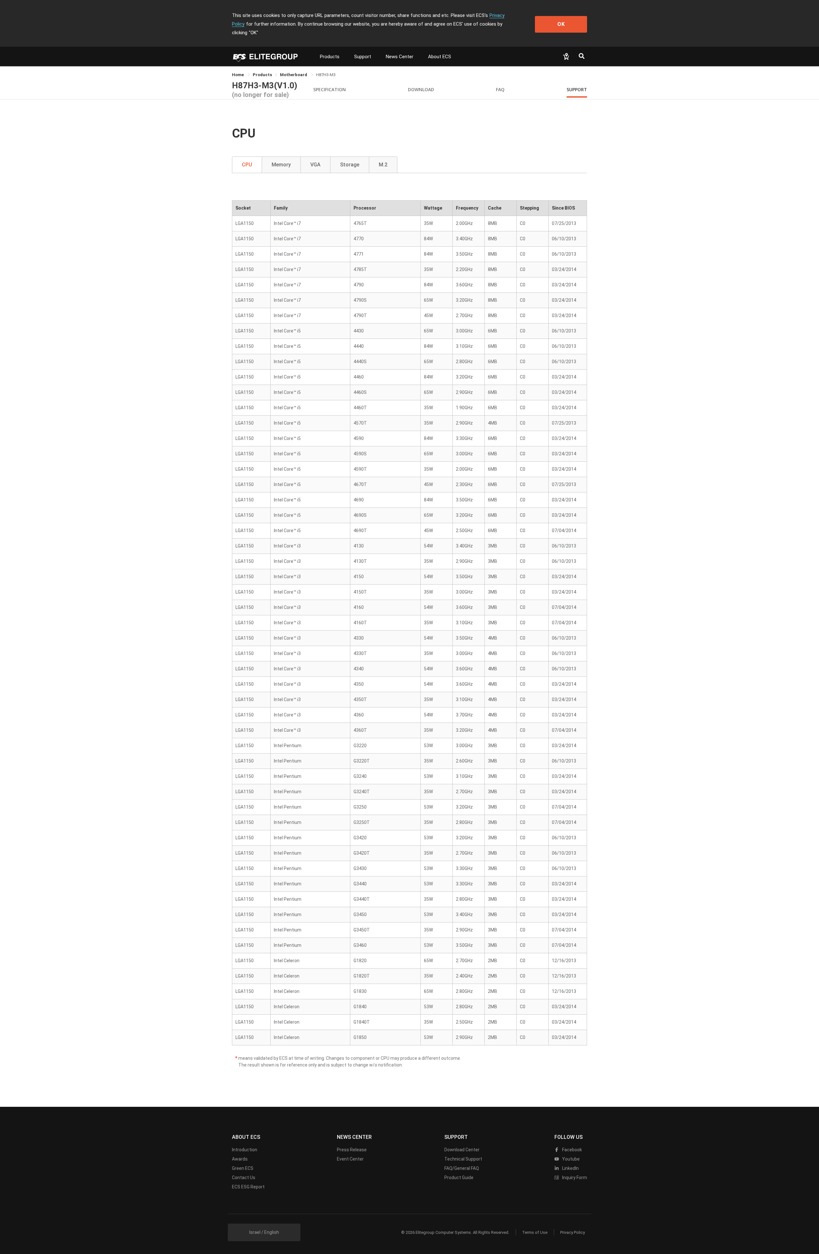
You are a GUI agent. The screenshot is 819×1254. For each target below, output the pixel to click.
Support (362, 57)
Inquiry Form (574, 1177)
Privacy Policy (572, 1232)
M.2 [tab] (383, 165)
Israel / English (264, 1232)
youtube (570, 1159)
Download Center (462, 1149)
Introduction (244, 1149)
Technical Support (463, 1159)
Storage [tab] (349, 165)
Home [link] (238, 74)
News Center (399, 57)
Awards (240, 1159)
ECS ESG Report (248, 1186)
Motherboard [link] (294, 74)
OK (561, 24)
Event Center (350, 1159)
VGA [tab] (315, 165)
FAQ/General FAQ (461, 1168)
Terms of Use (534, 1232)
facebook (571, 1149)
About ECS (439, 57)
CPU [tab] (247, 165)
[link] (262, 74)
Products (329, 57)
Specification (329, 89)
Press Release (352, 1149)
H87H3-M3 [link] (326, 74)
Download (421, 89)
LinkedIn (570, 1168)
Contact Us (243, 1177)
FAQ (500, 89)
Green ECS (242, 1168)
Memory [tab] (281, 165)
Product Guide (458, 1177)
